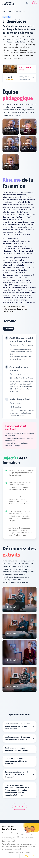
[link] (19, 11)
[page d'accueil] (8, 3)
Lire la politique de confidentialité (11, 849)
